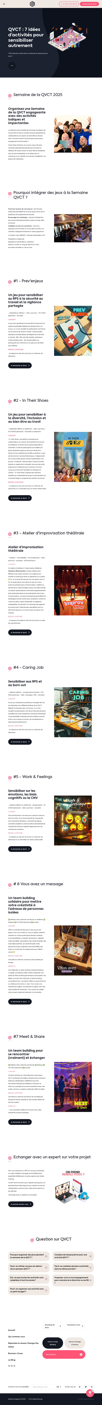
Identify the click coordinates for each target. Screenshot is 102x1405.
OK (58, 1387)
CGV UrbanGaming (35, 1399)
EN (12, 1366)
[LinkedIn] (92, 1387)
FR (9, 1366)
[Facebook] (80, 1387)
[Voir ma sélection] (90, 1393)
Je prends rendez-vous (19, 1204)
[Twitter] (86, 1387)
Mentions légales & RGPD (17, 1399)
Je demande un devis (19, 366)
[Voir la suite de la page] (12, 66)
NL (14, 1366)
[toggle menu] (4, 4)
